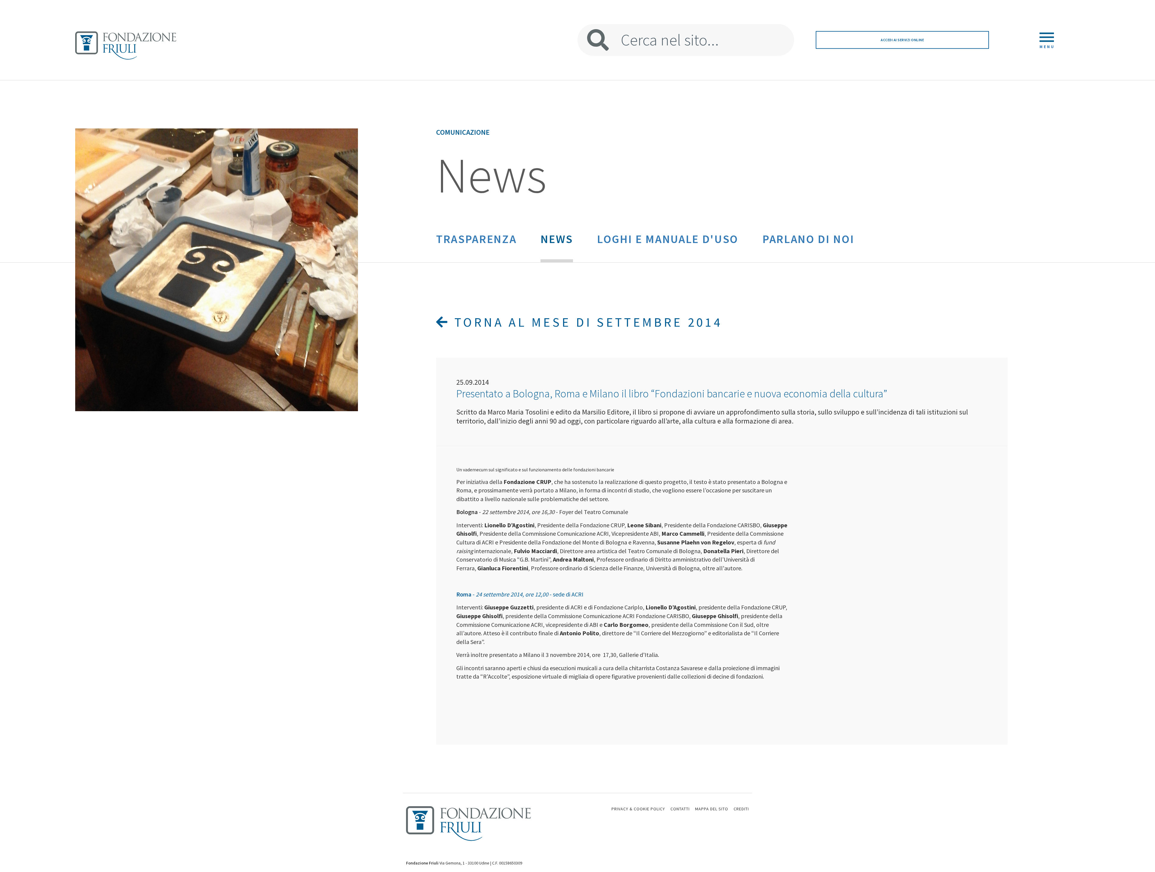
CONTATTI (680, 809)
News (557, 239)
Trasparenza (476, 239)
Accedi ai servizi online (902, 40)
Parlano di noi (808, 239)
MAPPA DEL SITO (711, 809)
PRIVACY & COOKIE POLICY (638, 809)
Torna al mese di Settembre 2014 (586, 322)
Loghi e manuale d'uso (667, 239)
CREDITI (741, 809)
